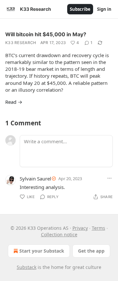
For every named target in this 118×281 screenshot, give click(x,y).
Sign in (104, 9)
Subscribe (80, 9)
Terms (98, 228)
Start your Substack (41, 251)
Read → (13, 102)
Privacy (80, 228)
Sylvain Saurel (35, 178)
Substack (26, 267)
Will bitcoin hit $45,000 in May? (45, 34)
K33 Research (20, 42)
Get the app (91, 251)
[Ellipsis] (109, 178)
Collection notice (59, 234)
